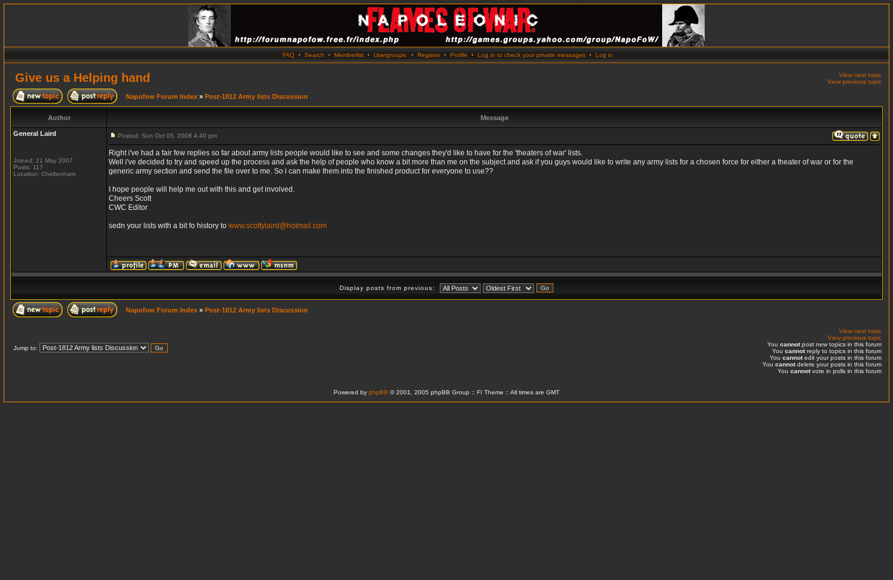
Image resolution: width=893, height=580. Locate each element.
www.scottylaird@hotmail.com (277, 225)
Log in (604, 55)
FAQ (288, 55)
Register (428, 55)
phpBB (378, 392)
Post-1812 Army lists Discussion (256, 96)
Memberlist (349, 55)
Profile (459, 55)
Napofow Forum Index (161, 96)
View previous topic (854, 81)
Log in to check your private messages (531, 55)
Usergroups (390, 55)
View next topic (860, 75)
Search (314, 55)
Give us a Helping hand (82, 77)
